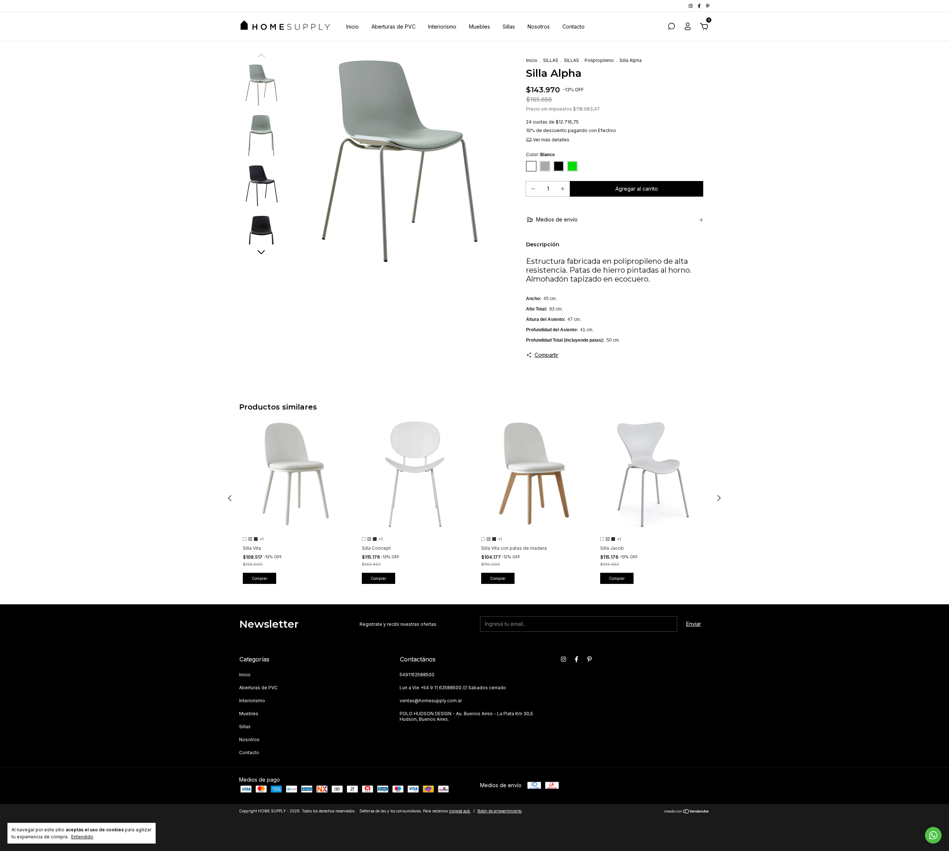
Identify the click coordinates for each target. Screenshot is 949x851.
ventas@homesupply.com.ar (431, 700)
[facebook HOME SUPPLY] (699, 6)
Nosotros (539, 26)
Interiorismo (442, 26)
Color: (540, 154)
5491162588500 (417, 674)
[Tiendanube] (687, 812)
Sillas (509, 26)
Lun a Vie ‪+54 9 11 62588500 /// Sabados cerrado (453, 687)
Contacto (573, 26)
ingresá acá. (460, 811)
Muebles (479, 26)
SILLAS (550, 60)
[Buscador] (671, 27)
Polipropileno (599, 60)
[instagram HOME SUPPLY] (691, 6)
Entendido (82, 837)
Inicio (352, 26)
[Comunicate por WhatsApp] (933, 835)
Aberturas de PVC (393, 26)
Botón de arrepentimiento (499, 811)
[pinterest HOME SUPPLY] (707, 6)
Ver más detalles (550, 139)
